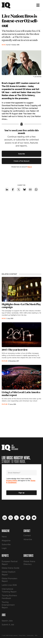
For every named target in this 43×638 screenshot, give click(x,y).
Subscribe (21, 154)
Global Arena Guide (10, 568)
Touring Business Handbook (9, 596)
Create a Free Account (21, 161)
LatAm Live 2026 (9, 585)
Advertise (28, 539)
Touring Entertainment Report (8, 605)
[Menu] (38, 5)
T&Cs (36, 635)
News (4, 536)
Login (4, 548)
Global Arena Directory (29, 562)
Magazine (6, 540)
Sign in (30, 167)
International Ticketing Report (9, 590)
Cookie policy (30, 635)
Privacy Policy (22, 635)
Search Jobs (7, 620)
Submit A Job (8, 624)
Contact (27, 535)
